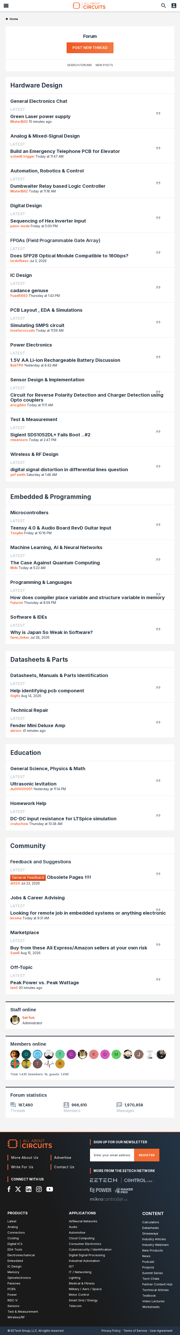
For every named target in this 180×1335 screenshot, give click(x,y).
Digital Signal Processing (87, 1255)
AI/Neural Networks (83, 1221)
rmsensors (19, 440)
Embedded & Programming (50, 496)
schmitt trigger (22, 156)
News (146, 1256)
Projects (148, 1267)
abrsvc (16, 731)
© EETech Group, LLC (22, 1330)
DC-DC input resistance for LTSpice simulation (63, 818)
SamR (15, 953)
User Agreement (161, 1330)
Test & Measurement (33, 419)
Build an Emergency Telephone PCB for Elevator (65, 151)
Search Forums (79, 65)
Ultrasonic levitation (33, 783)
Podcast (148, 1261)
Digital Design (26, 205)
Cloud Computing (81, 1238)
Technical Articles (155, 1290)
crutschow (19, 824)
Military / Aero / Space (85, 1289)
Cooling (13, 1238)
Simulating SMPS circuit (37, 325)
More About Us (24, 1157)
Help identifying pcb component (47, 690)
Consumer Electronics (85, 1244)
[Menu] (6, 5)
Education (25, 752)
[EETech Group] (103, 1180)
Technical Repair (29, 710)
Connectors (16, 1232)
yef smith (18, 475)
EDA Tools (15, 1249)
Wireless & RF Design (34, 454)
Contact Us (64, 1167)
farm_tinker (19, 637)
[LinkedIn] (28, 1189)
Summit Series (152, 1273)
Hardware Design (36, 85)
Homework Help (28, 803)
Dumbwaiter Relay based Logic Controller (57, 186)
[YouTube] (49, 1189)
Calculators (150, 1222)
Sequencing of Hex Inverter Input (48, 221)
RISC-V (13, 1300)
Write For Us (22, 1167)
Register (147, 1155)
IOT (71, 1266)
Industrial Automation (84, 1261)
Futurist (16, 603)
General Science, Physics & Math (47, 768)
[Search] (163, 5)
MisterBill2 (19, 122)
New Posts (104, 65)
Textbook (149, 1295)
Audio (73, 1227)
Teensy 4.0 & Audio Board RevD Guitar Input (60, 528)
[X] (18, 1189)
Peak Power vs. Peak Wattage (44, 982)
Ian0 (14, 988)
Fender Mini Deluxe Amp (37, 725)
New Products (152, 1250)
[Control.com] (138, 1180)
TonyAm (16, 533)
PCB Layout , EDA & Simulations (46, 310)
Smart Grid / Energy (83, 1300)
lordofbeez (19, 261)
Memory (13, 1272)
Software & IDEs (28, 617)
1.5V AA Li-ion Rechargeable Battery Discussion (65, 360)
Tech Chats (150, 1278)
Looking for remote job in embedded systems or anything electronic (88, 913)
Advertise (62, 1157)
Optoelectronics (19, 1277)
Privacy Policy (111, 1330)
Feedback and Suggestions (40, 862)
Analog (13, 1227)
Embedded (15, 1261)
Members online (28, 1044)
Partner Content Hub (157, 1284)
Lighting (74, 1277)
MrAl (14, 568)
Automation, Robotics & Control (47, 171)
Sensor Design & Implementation (47, 380)
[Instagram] (39, 1189)
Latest (12, 1221)
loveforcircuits (22, 330)
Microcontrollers (29, 512)
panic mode (20, 226)
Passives (14, 1283)
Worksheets (151, 1307)
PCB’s (12, 1289)
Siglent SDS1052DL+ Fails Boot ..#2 (50, 434)
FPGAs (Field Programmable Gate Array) (55, 240)
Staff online (23, 1009)
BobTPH (16, 365)
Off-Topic (21, 967)
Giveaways (150, 1233)
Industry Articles (154, 1239)
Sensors (13, 1306)
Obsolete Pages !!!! (51, 877)
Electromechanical (21, 1255)
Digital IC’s (15, 1244)
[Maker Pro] (124, 1190)
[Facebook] (9, 1189)
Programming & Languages (41, 582)
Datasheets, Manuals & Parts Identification (59, 675)
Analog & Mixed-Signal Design (45, 136)
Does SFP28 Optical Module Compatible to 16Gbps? (69, 255)
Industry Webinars (155, 1245)
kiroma (16, 918)
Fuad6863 (19, 296)
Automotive (77, 1232)
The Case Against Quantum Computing (55, 562)
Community (28, 845)
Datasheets (150, 1228)
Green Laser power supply (40, 116)
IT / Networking (80, 1272)
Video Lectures (153, 1301)
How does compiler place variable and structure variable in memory (87, 597)
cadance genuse (29, 290)
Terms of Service (135, 1330)
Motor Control (79, 1294)
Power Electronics (31, 345)
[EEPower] (100, 1190)
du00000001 (21, 789)
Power (12, 1294)
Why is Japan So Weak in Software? (51, 632)
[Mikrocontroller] (109, 1199)
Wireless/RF (16, 1317)
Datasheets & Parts (39, 659)
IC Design (21, 275)
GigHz (15, 696)
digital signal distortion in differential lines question (69, 469)
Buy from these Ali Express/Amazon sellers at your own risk (78, 947)
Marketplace (24, 932)
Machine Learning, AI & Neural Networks (56, 547)
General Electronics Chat (38, 101)
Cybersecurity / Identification (90, 1249)
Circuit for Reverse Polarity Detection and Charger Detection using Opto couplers (86, 397)
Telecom (75, 1306)
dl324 (15, 883)
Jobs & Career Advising (37, 898)
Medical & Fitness (82, 1283)
